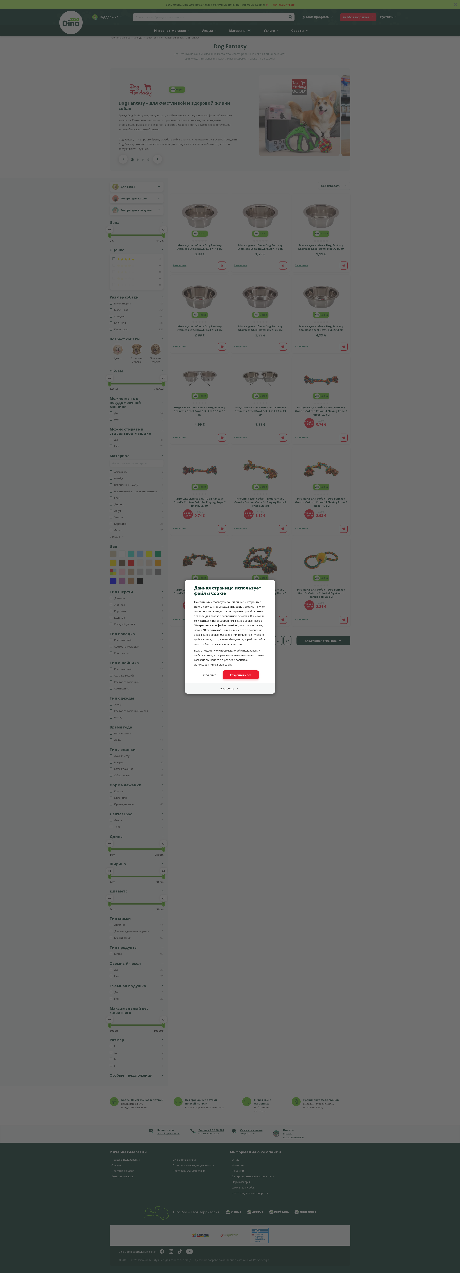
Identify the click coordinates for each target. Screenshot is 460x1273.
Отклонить (210, 675)
